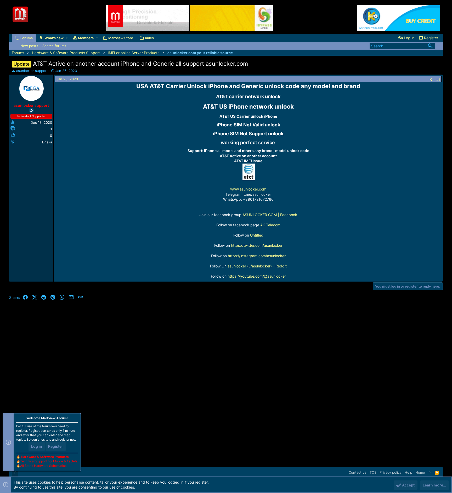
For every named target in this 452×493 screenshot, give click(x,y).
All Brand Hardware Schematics (43, 466)
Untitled (256, 235)
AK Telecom (270, 225)
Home (420, 472)
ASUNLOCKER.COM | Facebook (269, 214)
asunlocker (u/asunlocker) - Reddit (257, 266)
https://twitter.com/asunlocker (256, 245)
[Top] (430, 472)
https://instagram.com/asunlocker (257, 256)
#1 (438, 79)
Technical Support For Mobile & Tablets (48, 461)
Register (55, 446)
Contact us (357, 472)
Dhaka (47, 142)
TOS (373, 472)
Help (408, 472)
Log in (36, 446)
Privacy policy (391, 472)
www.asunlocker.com (248, 189)
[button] (66, 38)
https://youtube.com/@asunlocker (257, 276)
